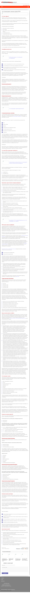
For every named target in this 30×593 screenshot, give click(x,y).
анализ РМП (17, 276)
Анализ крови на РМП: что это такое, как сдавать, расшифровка (25, 559)
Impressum (9, 589)
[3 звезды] (3, 548)
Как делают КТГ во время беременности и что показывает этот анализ (5, 559)
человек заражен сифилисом (17, 116)
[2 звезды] (2, 548)
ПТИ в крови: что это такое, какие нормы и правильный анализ (18, 559)
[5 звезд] (4, 548)
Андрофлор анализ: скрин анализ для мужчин (11, 559)
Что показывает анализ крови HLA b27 (16, 108)
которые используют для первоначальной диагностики (17, 318)
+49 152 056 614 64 (26, 5)
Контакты (3, 581)
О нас (2, 579)
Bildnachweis (13, 589)
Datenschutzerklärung (4, 589)
